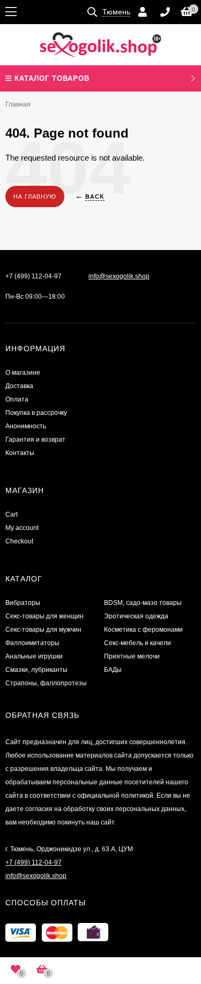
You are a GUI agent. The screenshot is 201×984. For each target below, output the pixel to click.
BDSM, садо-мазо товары (143, 603)
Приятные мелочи (132, 656)
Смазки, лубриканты (36, 669)
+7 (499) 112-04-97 (33, 276)
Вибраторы (22, 603)
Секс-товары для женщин (44, 616)
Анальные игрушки (34, 656)
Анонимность (25, 426)
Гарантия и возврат (35, 439)
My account (22, 528)
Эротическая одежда (136, 616)
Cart (11, 514)
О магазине (22, 372)
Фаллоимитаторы (32, 643)
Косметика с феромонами (143, 629)
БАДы (113, 669)
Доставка (19, 386)
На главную (34, 196)
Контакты (19, 453)
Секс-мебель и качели (137, 643)
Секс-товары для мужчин (43, 629)
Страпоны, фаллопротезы (46, 683)
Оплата (16, 399)
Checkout (19, 541)
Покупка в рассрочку (36, 413)
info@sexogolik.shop (119, 276)
